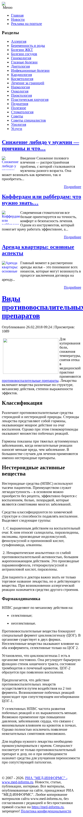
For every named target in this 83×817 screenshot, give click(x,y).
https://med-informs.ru (48, 807)
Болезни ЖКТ (22, 50)
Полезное (18, 108)
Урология (18, 124)
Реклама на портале (26, 24)
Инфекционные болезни (30, 70)
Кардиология (21, 75)
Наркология (20, 87)
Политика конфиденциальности (46, 811)
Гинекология (21, 58)
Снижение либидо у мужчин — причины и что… (40, 145)
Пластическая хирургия (29, 100)
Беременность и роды (28, 46)
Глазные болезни (24, 62)
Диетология (20, 66)
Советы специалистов (28, 120)
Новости (18, 19)
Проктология (21, 95)
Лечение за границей (27, 83)
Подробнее (72, 187)
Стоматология (22, 112)
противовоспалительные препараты (30, 381)
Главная (17, 15)
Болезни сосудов (24, 54)
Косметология (22, 79)
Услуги (16, 129)
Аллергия (18, 41)
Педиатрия (19, 104)
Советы (17, 116)
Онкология (19, 91)
